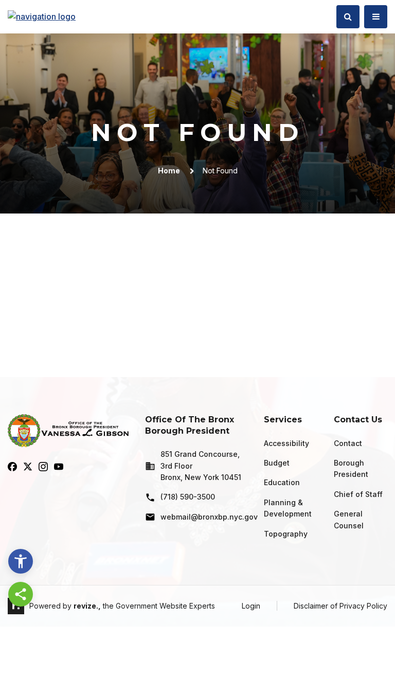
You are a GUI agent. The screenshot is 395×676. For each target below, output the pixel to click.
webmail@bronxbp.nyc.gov (203, 516)
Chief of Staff (358, 494)
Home (169, 170)
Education (282, 482)
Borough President (351, 468)
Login (251, 605)
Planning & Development (288, 508)
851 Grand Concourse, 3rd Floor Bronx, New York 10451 (200, 466)
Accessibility (286, 443)
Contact (348, 443)
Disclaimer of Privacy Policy (340, 605)
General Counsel (349, 519)
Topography (286, 533)
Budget (277, 462)
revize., (87, 605)
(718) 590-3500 (187, 496)
